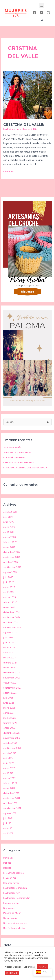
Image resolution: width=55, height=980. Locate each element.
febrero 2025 (10, 602)
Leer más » (9, 171)
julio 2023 (8, 697)
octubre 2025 (10, 562)
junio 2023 (8, 702)
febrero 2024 (10, 662)
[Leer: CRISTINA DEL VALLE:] (27, 94)
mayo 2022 (9, 768)
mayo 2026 (9, 527)
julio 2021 (8, 818)
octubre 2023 (10, 682)
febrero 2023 (10, 723)
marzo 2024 (9, 657)
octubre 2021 (10, 803)
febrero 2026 (10, 542)
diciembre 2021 (11, 793)
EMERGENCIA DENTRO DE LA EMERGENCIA (25, 467)
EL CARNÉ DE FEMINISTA (15, 457)
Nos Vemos (9, 908)
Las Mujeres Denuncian (15, 888)
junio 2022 (8, 763)
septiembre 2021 (12, 808)
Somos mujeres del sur (15, 923)
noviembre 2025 (11, 557)
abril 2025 (8, 592)
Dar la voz (8, 857)
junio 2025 (8, 582)
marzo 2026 (9, 537)
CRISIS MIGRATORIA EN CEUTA (18, 462)
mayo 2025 (9, 587)
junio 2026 (8, 522)
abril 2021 (8, 833)
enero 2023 (9, 728)
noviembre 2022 (11, 738)
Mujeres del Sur (11, 903)
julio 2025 (8, 577)
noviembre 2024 (12, 617)
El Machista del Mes (13, 873)
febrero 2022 (10, 783)
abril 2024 (8, 652)
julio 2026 (8, 517)
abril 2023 (8, 713)
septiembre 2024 (12, 627)
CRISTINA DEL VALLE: (23, 124)
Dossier (7, 867)
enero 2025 (9, 607)
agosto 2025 (10, 572)
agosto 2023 (10, 692)
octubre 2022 (10, 743)
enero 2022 (9, 788)
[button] (41, 5)
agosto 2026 (10, 512)
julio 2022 (8, 758)
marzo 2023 (9, 718)
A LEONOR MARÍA (12, 447)
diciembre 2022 (11, 733)
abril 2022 (8, 773)
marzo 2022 (9, 778)
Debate (7, 862)
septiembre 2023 (12, 687)
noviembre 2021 (11, 798)
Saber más (29, 966)
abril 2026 (8, 532)
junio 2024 (8, 642)
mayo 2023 (9, 707)
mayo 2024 (9, 647)
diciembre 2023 (11, 672)
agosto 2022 (9, 753)
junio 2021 (8, 823)
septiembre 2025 (12, 567)
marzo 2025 (9, 597)
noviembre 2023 (11, 677)
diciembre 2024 (11, 612)
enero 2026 (9, 547)
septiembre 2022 (12, 748)
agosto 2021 (9, 813)
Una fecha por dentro (14, 928)
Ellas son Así (9, 878)
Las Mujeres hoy (11, 129)
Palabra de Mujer (12, 913)
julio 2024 (8, 637)
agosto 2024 (10, 632)
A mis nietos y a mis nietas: (17, 452)
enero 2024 (9, 667)
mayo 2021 (8, 828)
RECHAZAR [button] (11, 973)
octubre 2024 (10, 622)
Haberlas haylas (11, 883)
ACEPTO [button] (42, 966)
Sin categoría (10, 918)
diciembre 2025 (11, 552)
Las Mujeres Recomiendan (16, 898)
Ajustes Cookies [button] (13, 966)
